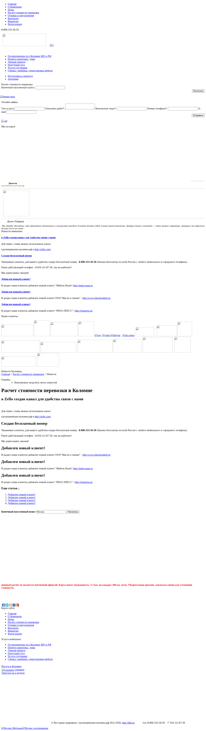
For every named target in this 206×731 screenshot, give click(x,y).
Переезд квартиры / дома (21, 59)
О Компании (15, 6)
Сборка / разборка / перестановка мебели (30, 70)
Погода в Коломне (11, 666)
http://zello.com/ (43, 249)
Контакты (13, 18)
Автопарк (13, 79)
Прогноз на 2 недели (13, 673)
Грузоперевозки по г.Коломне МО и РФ (29, 56)
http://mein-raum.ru (83, 285)
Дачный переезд (16, 62)
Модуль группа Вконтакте (198, 181)
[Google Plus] (17, 605)
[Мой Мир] (14, 605)
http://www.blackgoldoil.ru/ (97, 298)
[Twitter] (6, 605)
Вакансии (13, 21)
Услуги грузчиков (17, 67)
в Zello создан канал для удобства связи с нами (28, 237)
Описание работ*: (55, 108)
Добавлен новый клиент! (15, 279)
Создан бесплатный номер (16, 255)
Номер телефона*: (157, 108)
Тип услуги (7, 108)
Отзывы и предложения (21, 15)
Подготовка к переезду (20, 76)
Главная (12, 4)
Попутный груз (16, 64)
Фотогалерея (15, 24)
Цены (11, 9)
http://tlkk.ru (128, 722)
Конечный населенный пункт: (18, 87)
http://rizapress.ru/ (84, 310)
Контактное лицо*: (105, 108)
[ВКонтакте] (3, 605)
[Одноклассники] (10, 605)
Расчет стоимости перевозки (23, 12)
